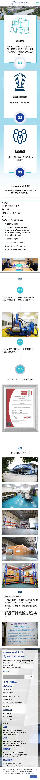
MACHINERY (7, 716)
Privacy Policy (29, 773)
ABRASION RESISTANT (11, 696)
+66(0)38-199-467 (14, 667)
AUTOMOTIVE (8, 713)
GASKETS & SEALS (10, 699)
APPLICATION (8, 693)
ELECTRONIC (8, 720)
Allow (33, 777)
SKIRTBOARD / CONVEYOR (13, 703)
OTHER (5, 723)
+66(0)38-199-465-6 (16, 656)
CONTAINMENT (9, 706)
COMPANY (7, 690)
